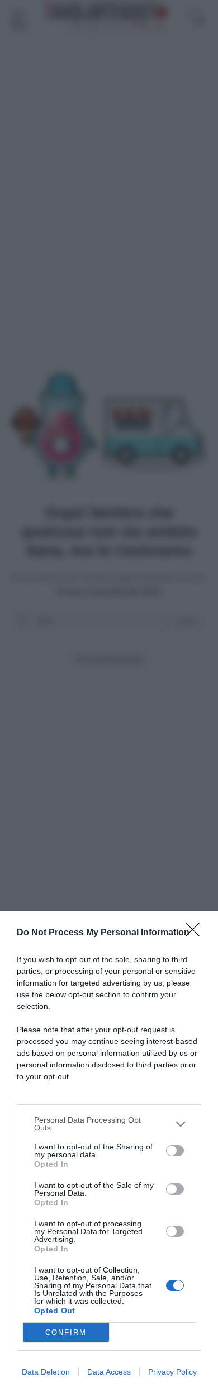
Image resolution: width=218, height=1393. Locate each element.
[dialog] (109, 1152)
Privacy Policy (172, 1371)
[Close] (196, 933)
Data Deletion (46, 1371)
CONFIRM (66, 1332)
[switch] (175, 1150)
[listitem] (109, 1124)
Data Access (109, 1371)
